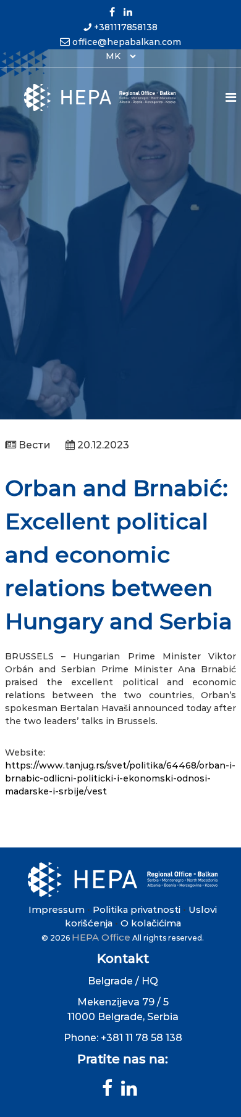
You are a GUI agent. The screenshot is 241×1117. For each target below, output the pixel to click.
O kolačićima (150, 923)
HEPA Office (101, 937)
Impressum (56, 909)
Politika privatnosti (136, 909)
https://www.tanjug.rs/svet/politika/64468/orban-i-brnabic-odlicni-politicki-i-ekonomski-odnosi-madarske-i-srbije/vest (120, 778)
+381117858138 (126, 27)
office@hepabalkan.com (126, 41)
